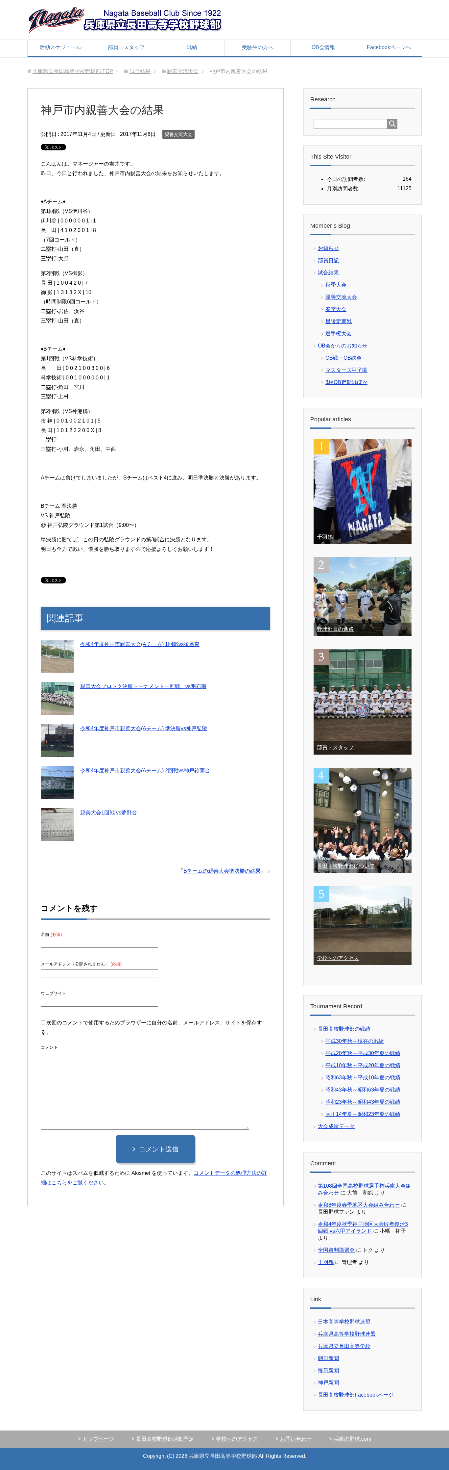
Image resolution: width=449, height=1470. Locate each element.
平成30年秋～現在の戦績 (354, 1041)
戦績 (192, 47)
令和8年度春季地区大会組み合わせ (359, 1205)
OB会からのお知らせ (342, 345)
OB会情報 (323, 47)
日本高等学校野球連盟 (344, 1322)
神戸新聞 (328, 1382)
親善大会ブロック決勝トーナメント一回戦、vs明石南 (143, 686)
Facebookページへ (389, 47)
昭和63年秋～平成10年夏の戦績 (362, 1077)
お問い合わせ (296, 1439)
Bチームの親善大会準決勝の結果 (222, 871)
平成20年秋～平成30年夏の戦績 (362, 1053)
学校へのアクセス (338, 958)
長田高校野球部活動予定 (165, 1439)
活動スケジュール (60, 47)
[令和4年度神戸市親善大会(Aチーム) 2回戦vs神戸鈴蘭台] (57, 794)
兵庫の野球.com (352, 1439)
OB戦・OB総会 (343, 358)
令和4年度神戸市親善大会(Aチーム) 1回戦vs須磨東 (140, 644)
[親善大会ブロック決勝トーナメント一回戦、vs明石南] (57, 709)
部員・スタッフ (126, 47)
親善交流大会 (178, 134)
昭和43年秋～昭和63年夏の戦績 (362, 1090)
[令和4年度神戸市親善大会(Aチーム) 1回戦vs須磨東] (57, 667)
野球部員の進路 (335, 629)
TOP (73, 71)
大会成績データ (336, 1126)
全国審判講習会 (336, 1250)
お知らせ (328, 248)
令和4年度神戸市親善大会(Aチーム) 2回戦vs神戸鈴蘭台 (145, 770)
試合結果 (328, 272)
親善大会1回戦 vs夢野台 (108, 812)
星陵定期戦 (338, 321)
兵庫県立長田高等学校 (344, 1346)
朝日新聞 (328, 1358)
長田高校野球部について (346, 866)
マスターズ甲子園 (346, 370)
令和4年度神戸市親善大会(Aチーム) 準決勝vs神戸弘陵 (143, 728)
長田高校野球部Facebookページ (356, 1395)
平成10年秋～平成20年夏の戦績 (362, 1065)
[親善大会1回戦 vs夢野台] (57, 836)
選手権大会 (338, 333)
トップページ (98, 1439)
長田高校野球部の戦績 (344, 1029)
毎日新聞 (328, 1370)
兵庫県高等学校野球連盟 (347, 1334)
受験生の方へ (257, 47)
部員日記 (328, 260)
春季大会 (335, 309)
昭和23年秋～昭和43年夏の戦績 (362, 1102)
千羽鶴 (325, 537)
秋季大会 (335, 285)
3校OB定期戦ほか (346, 382)
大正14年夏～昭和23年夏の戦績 (362, 1114)
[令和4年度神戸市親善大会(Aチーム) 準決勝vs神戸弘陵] (57, 752)
